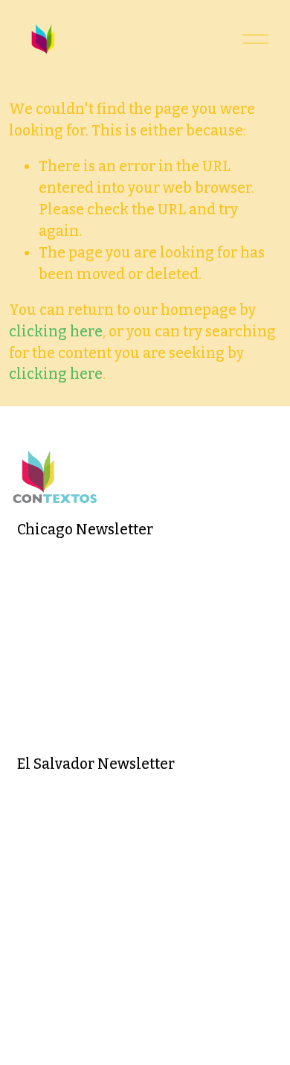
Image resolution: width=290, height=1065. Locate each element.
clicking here (56, 331)
